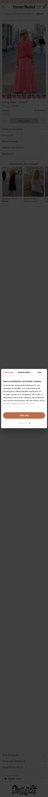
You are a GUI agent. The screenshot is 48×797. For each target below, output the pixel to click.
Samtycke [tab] (8, 372)
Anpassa (22, 423)
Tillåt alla (24, 415)
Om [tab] (39, 372)
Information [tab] (24, 372)
